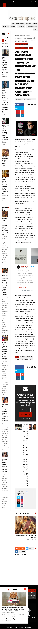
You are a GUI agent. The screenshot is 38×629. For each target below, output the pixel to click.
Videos (33, 593)
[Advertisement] (19, 22)
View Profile (19, 492)
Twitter (15, 108)
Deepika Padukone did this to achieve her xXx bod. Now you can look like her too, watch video (5, 467)
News (28, 35)
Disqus (31, 548)
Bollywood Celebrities (28, 598)
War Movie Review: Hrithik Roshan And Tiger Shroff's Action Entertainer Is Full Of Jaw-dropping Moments (5, 187)
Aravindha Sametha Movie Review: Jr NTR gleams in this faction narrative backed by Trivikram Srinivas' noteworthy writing (13, 610)
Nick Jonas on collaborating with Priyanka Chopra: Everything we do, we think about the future (5, 413)
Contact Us (34, 2)
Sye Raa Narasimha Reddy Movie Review (5, 160)
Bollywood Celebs (20, 35)
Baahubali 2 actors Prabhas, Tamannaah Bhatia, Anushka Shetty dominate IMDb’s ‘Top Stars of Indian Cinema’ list (5, 353)
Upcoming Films (30, 595)
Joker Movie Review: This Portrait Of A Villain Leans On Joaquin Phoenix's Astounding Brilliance (5, 133)
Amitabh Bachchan (22, 44)
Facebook (15, 104)
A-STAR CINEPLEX (11, 627)
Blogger (21, 548)
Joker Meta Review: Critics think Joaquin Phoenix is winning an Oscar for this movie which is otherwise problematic (5, 100)
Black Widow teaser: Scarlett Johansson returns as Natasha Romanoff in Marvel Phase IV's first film (5, 65)
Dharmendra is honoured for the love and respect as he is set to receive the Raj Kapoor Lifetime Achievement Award (5, 286)
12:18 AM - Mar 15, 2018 (23, 287)
